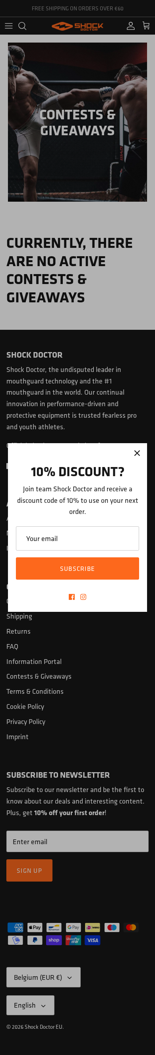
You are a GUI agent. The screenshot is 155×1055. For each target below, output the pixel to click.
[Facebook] (72, 597)
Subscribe (77, 568)
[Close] (137, 453)
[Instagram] (83, 597)
